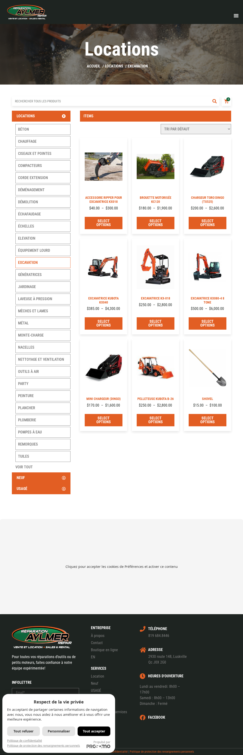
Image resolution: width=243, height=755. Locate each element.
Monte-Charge (31, 335)
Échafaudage (29, 214)
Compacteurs (30, 165)
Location (97, 676)
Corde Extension (33, 178)
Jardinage (27, 287)
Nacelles (26, 347)
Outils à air (28, 371)
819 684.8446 (158, 635)
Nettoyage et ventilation (41, 359)
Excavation (28, 262)
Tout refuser (23, 731)
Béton (23, 129)
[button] (236, 15)
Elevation (26, 238)
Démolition (28, 202)
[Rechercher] (214, 101)
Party (23, 383)
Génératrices (30, 274)
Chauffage (27, 141)
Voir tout (24, 467)
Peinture (26, 396)
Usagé (22, 488)
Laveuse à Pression (35, 299)
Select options (103, 223)
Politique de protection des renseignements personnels (162, 751)
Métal (23, 323)
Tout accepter (94, 731)
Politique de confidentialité (24, 741)
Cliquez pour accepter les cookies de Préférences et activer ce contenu (121, 566)
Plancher (26, 408)
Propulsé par (101, 742)
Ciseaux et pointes (34, 153)
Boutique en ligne (104, 650)
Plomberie (27, 420)
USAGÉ (96, 690)
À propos (97, 635)
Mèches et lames (33, 311)
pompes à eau (30, 432)
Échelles (26, 226)
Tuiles (23, 456)
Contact (97, 643)
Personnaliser (59, 731)
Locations (26, 116)
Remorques (28, 444)
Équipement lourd (34, 250)
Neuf (21, 477)
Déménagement (31, 190)
